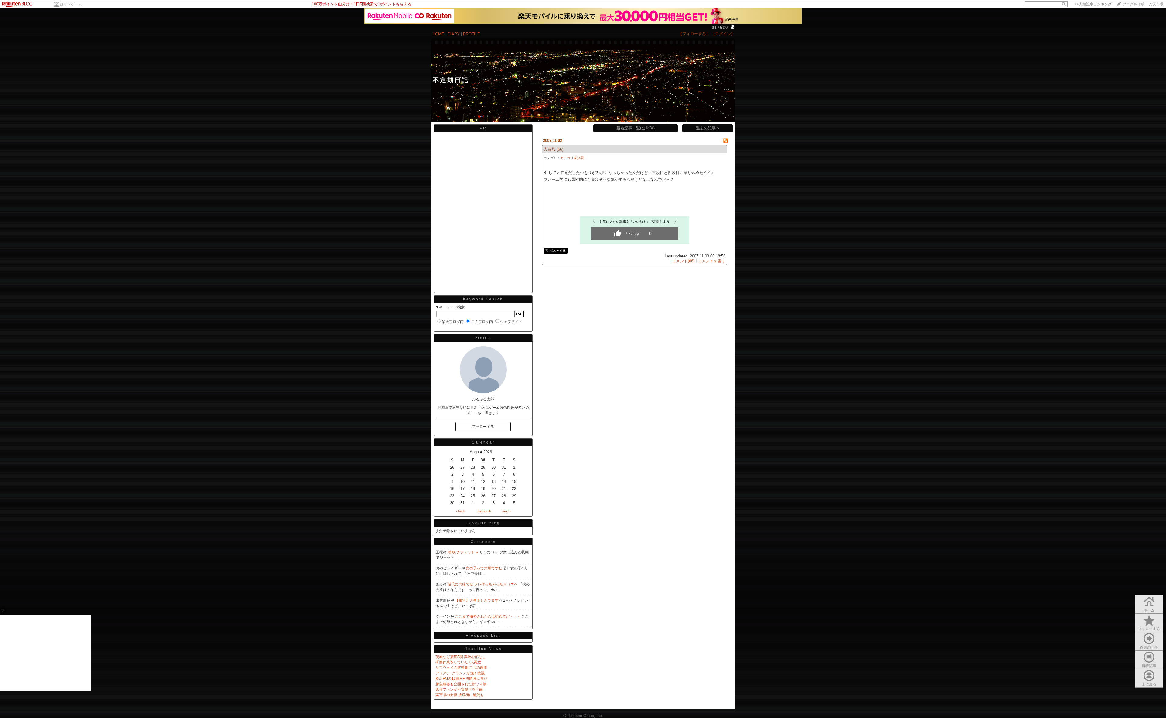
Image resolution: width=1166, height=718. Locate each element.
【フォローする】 (694, 34)
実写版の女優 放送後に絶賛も (459, 695)
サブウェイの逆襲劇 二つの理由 (461, 668)
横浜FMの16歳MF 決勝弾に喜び (461, 678)
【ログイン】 (723, 34)
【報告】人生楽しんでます (477, 600)
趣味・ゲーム (71, 4)
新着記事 (1149, 666)
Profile (483, 338)
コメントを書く (711, 261)
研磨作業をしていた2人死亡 (458, 662)
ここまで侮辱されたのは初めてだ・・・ (488, 616)
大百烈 (549, 149)
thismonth (484, 511)
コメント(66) (683, 261)
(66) (560, 149)
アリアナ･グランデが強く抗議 (460, 673)
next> (506, 511)
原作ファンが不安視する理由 (459, 689)
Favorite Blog (483, 523)
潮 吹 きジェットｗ (463, 552)
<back (460, 511)
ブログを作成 (1133, 4)
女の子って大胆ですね (484, 568)
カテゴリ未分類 (572, 158)
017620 (720, 27)
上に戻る (1149, 684)
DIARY (454, 34)
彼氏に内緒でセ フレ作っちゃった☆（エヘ (483, 584)
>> (1093, 4)
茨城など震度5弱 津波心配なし (460, 657)
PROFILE (471, 34)
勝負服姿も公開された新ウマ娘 (460, 684)
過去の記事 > (707, 128)
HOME (438, 34)
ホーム (1149, 610)
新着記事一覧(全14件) (635, 128)
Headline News (483, 649)
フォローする (1149, 629)
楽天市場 (1156, 4)
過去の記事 (1149, 647)
